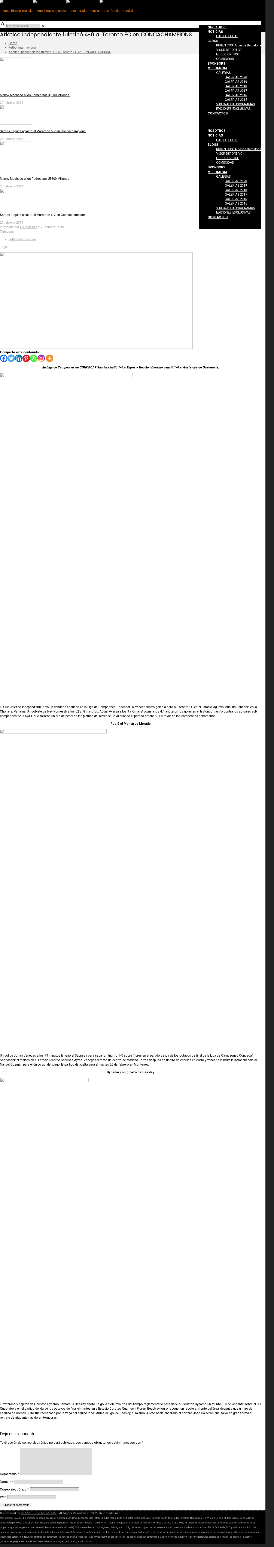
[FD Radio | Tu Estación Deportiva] (66, 11)
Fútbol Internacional (22, 47)
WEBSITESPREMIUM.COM (39, 1513)
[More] (49, 358)
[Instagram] (41, 358)
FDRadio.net (28, 227)
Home (13, 43)
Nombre (7, 1482)
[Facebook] (3, 358)
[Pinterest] (26, 358)
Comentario (9, 1474)
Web (3, 1497)
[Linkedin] (18, 358)
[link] (43, 26)
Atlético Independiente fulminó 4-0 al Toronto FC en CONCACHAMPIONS (60, 52)
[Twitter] (11, 358)
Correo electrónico (14, 1489)
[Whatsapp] (33, 358)
